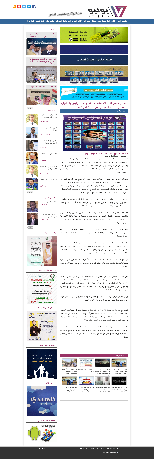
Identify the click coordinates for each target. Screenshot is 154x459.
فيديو (73, 21)
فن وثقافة (81, 21)
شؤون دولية (96, 21)
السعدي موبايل (51, 382)
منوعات (58, 21)
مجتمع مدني (50, 21)
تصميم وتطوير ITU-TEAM (109, 453)
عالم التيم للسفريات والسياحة (46, 307)
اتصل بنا (31, 21)
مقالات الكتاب (51, 111)
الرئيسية (124, 21)
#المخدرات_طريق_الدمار (47, 345)
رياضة (88, 21)
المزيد (30, 108)
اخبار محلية (106, 21)
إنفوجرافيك (66, 21)
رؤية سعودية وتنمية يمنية (47, 233)
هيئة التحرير (39, 21)
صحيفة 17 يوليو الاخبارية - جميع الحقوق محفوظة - (103, 449)
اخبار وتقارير (115, 21)
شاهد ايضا (120, 355)
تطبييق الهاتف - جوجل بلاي (47, 420)
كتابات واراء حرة (50, 197)
